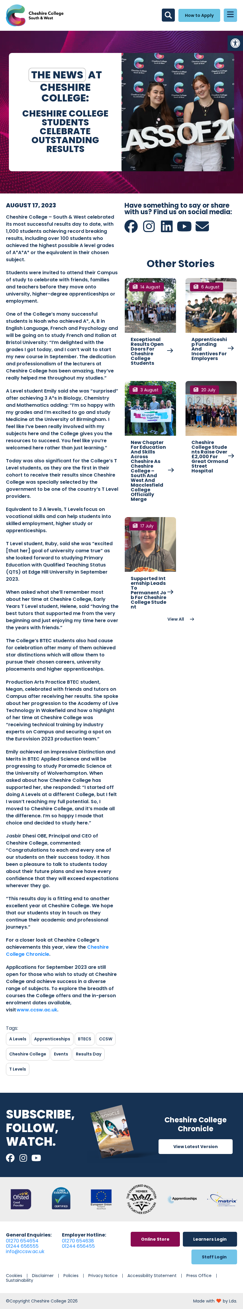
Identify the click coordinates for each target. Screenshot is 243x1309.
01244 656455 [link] (78, 1246)
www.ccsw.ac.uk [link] (37, 1009)
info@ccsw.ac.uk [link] (25, 1251)
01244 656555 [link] (22, 1246)
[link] (235, 43)
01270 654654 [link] (22, 1240)
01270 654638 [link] (78, 1240)
